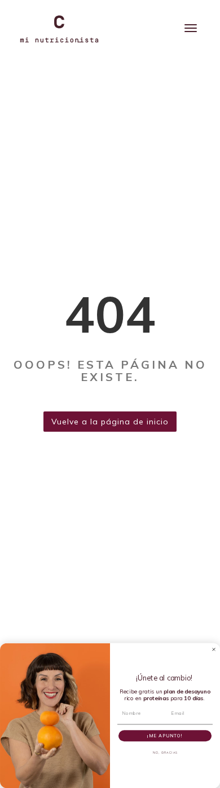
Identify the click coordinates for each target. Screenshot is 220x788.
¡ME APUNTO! (165, 735)
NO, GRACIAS (165, 752)
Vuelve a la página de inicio (110, 422)
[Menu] (190, 28)
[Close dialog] (213, 649)
